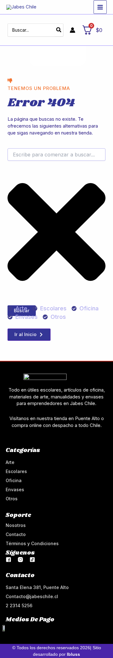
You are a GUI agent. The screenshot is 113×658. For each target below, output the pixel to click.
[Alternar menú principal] (100, 6)
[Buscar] (59, 30)
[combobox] (56, 154)
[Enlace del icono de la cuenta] (72, 30)
